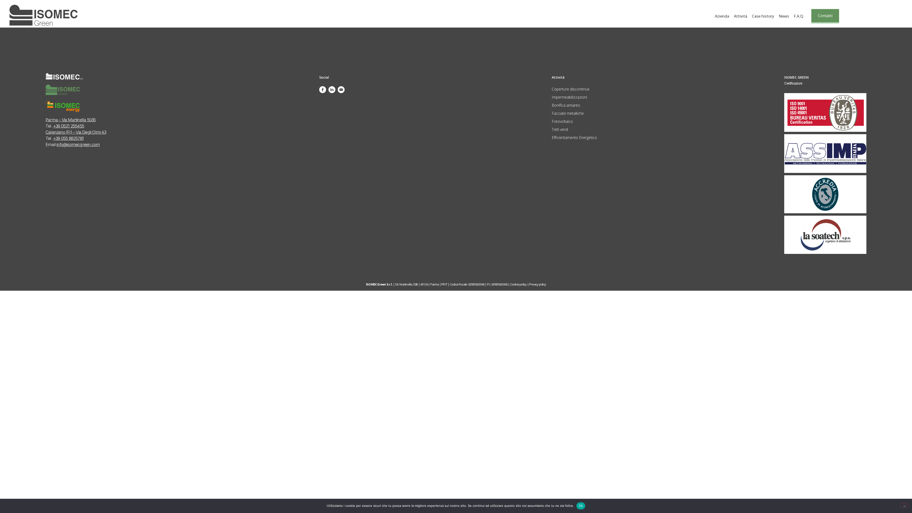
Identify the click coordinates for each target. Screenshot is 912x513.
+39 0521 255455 (68, 126)
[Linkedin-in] (331, 89)
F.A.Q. (799, 16)
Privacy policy (537, 284)
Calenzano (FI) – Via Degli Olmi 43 (76, 132)
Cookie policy (518, 284)
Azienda (722, 16)
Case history (763, 16)
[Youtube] (341, 89)
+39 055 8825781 (68, 138)
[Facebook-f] (322, 89)
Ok (581, 506)
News (784, 16)
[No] (904, 506)
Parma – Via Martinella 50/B (70, 119)
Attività (740, 16)
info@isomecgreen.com (78, 144)
